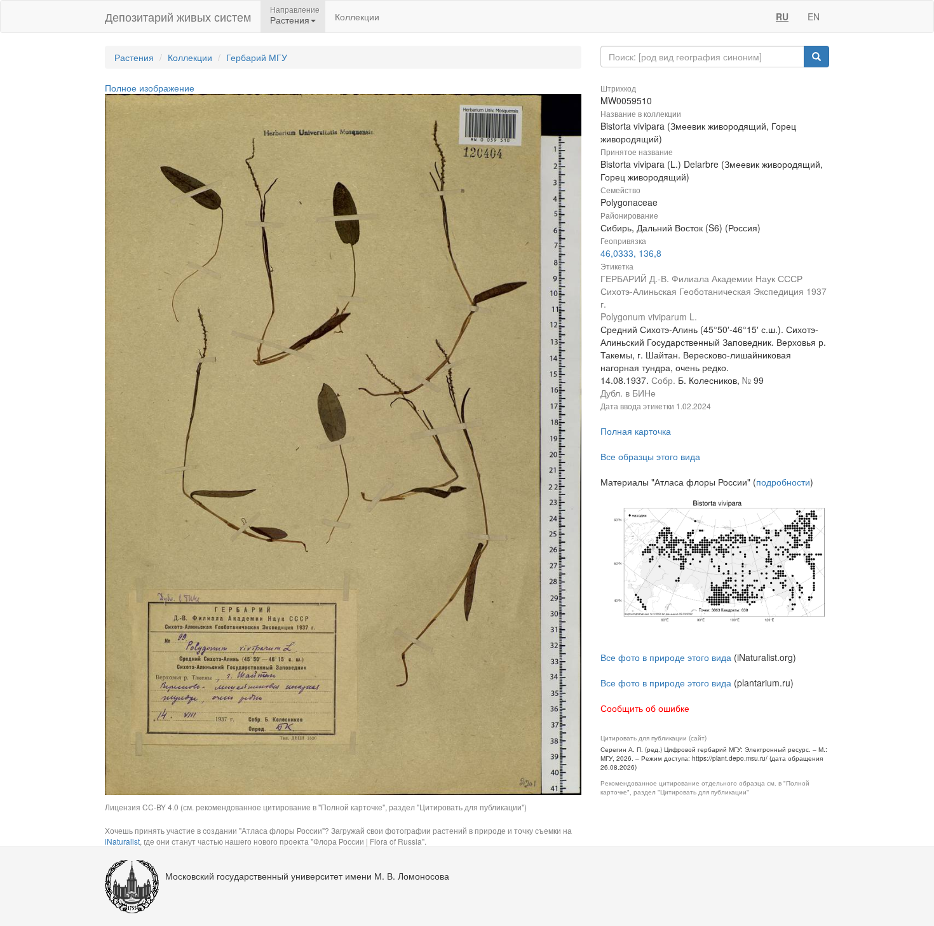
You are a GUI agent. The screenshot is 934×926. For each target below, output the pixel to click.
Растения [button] (289, 19)
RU (782, 16)
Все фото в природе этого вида (665, 657)
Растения (134, 57)
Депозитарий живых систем (178, 16)
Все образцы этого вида (650, 456)
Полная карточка (635, 431)
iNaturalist (122, 841)
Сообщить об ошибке (644, 708)
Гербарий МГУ (256, 57)
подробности (783, 481)
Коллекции (357, 16)
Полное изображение (149, 87)
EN (814, 16)
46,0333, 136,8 (630, 253)
